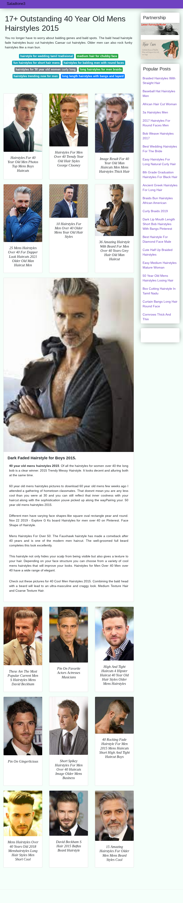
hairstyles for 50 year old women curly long (46, 69)
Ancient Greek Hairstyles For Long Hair (160, 187)
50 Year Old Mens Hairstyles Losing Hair (158, 278)
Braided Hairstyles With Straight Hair (159, 80)
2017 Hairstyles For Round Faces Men (156, 123)
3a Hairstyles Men (155, 112)
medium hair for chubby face (97, 56)
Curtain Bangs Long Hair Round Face (160, 304)
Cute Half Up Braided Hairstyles (158, 252)
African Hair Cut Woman (160, 104)
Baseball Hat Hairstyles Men (159, 93)
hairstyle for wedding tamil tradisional (46, 56)
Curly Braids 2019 (155, 211)
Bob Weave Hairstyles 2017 (158, 136)
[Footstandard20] (160, 49)
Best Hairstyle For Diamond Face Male (157, 239)
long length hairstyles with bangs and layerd (93, 76)
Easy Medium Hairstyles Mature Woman (160, 265)
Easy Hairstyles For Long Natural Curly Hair (159, 162)
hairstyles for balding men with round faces (94, 62)
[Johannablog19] (160, 29)
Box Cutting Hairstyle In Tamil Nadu (159, 291)
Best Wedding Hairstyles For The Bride (160, 149)
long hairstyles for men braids (101, 69)
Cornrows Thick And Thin (157, 317)
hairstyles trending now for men (36, 76)
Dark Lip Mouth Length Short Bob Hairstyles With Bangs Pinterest (159, 224)
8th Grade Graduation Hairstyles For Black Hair (160, 174)
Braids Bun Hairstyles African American (158, 200)
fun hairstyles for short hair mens (36, 62)
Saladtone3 (16, 4)
